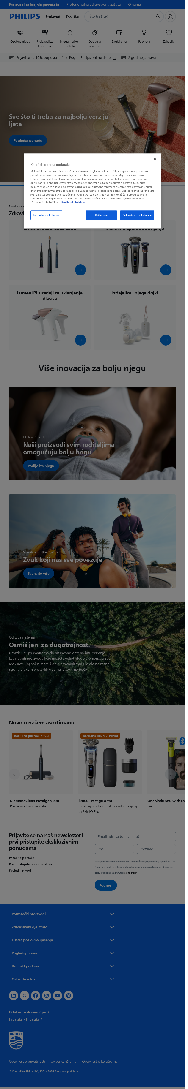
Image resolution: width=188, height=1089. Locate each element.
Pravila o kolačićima (73, 202)
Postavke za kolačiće (46, 215)
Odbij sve (101, 215)
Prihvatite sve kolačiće (137, 215)
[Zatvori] (155, 159)
